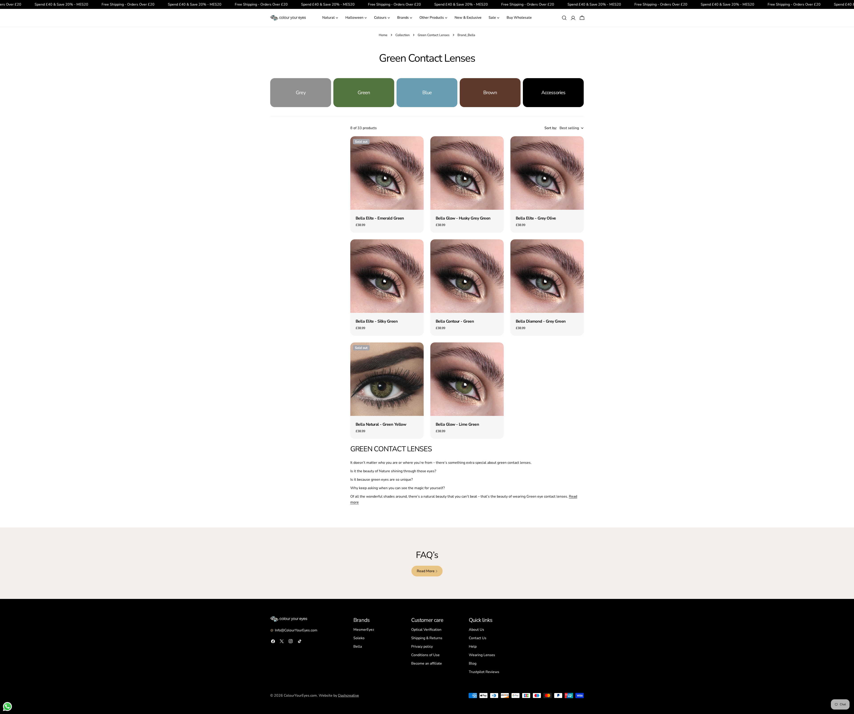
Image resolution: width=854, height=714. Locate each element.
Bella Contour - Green (455, 321)
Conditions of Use (425, 655)
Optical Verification (426, 629)
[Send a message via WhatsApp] (7, 706)
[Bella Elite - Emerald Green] (387, 173)
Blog (472, 663)
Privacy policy (422, 646)
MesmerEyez (363, 629)
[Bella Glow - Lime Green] (467, 379)
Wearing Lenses (482, 655)
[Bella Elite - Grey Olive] (547, 173)
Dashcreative (348, 695)
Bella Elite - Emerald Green (380, 218)
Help (473, 646)
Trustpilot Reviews (484, 671)
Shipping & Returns (426, 638)
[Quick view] (417, 146)
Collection (402, 35)
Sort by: (550, 128)
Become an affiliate (426, 663)
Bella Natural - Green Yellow (381, 424)
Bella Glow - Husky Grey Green (463, 218)
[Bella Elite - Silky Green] (387, 276)
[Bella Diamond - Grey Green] (547, 276)
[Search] (564, 17)
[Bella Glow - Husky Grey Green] (467, 173)
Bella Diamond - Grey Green (541, 321)
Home (383, 35)
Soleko (359, 638)
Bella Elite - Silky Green (377, 321)
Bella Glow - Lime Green (457, 424)
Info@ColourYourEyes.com (296, 630)
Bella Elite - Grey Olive (536, 218)
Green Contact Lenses (433, 35)
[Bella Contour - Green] (467, 276)
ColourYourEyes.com (300, 695)
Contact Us (477, 638)
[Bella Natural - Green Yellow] (387, 379)
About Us (476, 629)
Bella (357, 646)
